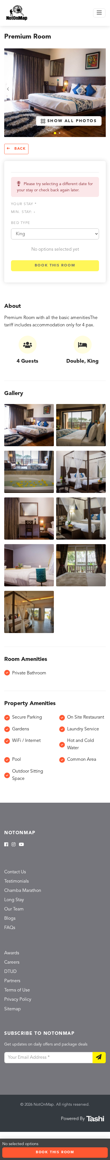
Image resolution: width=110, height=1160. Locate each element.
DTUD (10, 972)
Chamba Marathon (22, 890)
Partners (12, 981)
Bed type (20, 223)
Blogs (10, 918)
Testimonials (16, 881)
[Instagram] (14, 845)
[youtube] (21, 845)
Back (19, 149)
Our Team (14, 909)
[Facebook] (6, 845)
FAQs (9, 928)
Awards (11, 953)
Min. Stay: (23, 212)
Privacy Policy (17, 999)
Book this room (55, 265)
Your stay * (24, 204)
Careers (11, 962)
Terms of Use (17, 990)
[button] (55, 133)
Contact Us (15, 872)
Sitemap (12, 1009)
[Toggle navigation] (99, 12)
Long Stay (14, 900)
